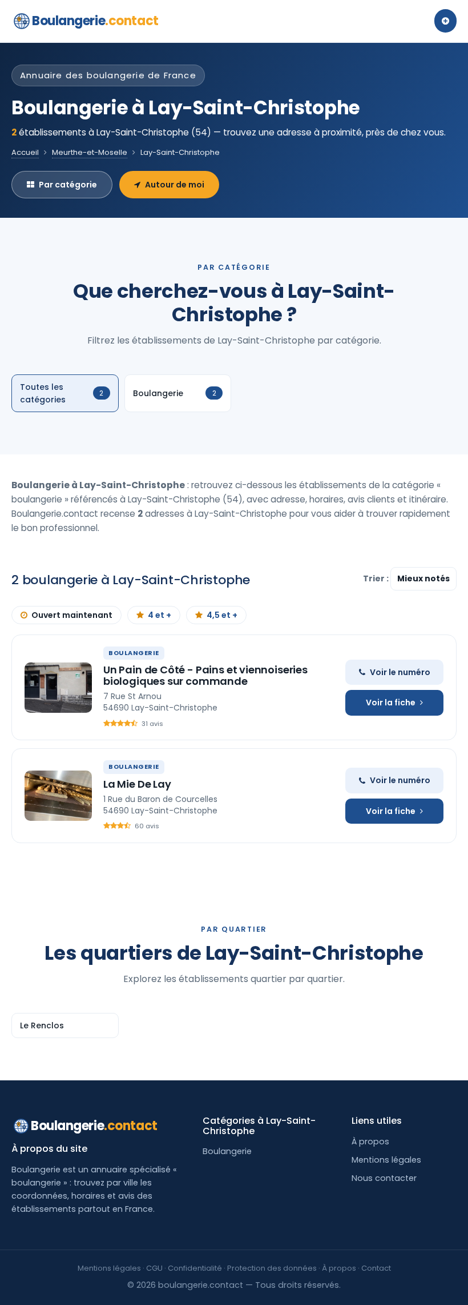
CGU (154, 1268)
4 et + (159, 615)
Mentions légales (386, 1160)
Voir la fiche (390, 702)
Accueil (25, 152)
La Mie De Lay (137, 784)
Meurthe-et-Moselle (89, 152)
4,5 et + (222, 615)
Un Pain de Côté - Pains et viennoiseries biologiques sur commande (205, 675)
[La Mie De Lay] (58, 796)
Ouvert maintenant (71, 615)
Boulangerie (95, 21)
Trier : (376, 578)
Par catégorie (68, 184)
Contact (376, 1268)
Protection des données (272, 1268)
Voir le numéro (400, 672)
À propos (370, 1141)
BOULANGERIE (133, 652)
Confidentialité (195, 1268)
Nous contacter (384, 1178)
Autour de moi (174, 184)
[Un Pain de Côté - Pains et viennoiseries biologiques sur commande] (58, 688)
